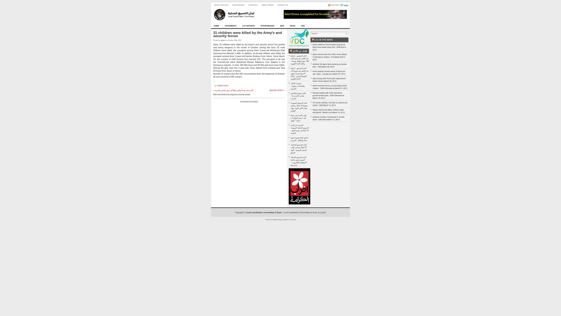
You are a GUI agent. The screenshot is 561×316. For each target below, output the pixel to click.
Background (238, 5)
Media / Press (267, 5)
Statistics (253, 5)
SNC (303, 25)
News (292, 25)
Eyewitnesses (267, 25)
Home (216, 25)
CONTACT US (282, 5)
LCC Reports (248, 25)
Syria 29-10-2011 (276, 90)
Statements (230, 25)
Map (282, 25)
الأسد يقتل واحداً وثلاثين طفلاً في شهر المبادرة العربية (234, 90)
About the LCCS (221, 5)
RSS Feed (335, 5)
